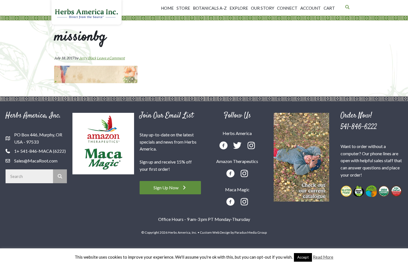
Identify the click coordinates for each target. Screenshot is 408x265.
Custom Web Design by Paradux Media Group (233, 232)
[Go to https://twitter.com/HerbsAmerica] (237, 146)
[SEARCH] (60, 176)
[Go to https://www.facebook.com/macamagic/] (230, 202)
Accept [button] (303, 257)
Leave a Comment (111, 58)
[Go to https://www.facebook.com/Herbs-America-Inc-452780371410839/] (223, 146)
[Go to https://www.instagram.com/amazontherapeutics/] (244, 174)
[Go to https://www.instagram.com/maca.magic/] (244, 202)
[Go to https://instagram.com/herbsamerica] (251, 146)
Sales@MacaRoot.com (35, 160)
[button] (170, 187)
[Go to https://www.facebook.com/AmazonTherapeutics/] (230, 174)
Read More (323, 256)
